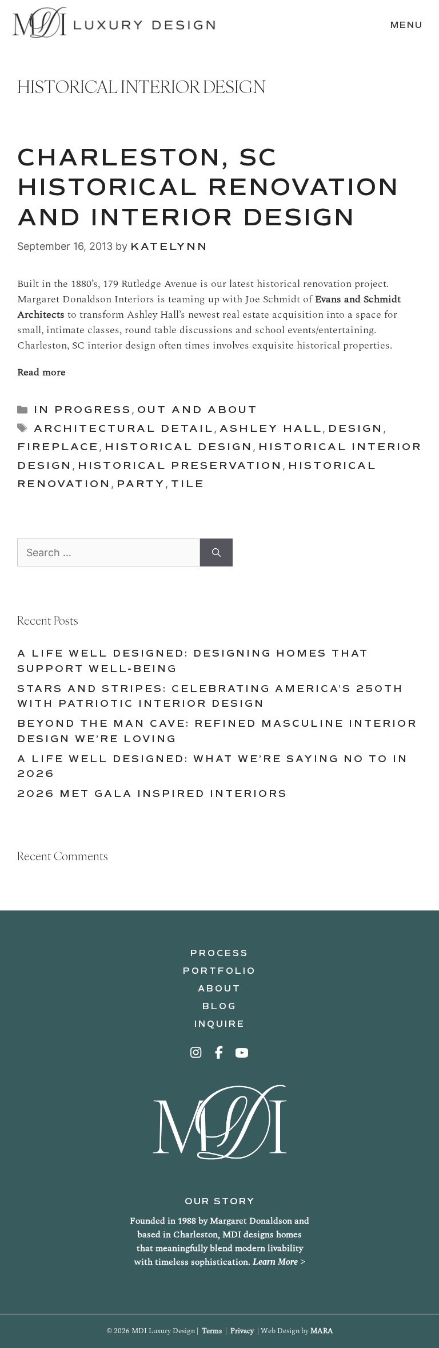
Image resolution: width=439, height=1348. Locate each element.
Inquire (219, 1024)
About (219, 988)
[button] (196, 1052)
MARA (321, 1331)
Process (219, 953)
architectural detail (124, 428)
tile (188, 483)
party (141, 483)
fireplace (58, 446)
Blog (219, 1006)
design (355, 428)
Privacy (242, 1331)
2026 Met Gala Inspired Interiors (152, 794)
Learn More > (279, 1261)
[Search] (216, 552)
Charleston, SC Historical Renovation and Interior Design (208, 188)
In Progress (82, 409)
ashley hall (271, 428)
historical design (179, 446)
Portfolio (219, 971)
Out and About (197, 409)
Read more (41, 372)
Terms (212, 1331)
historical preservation (180, 465)
